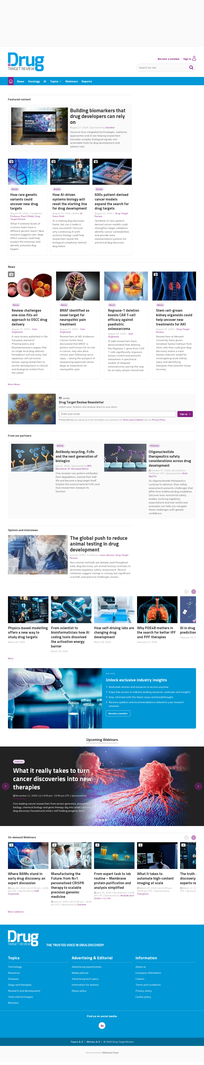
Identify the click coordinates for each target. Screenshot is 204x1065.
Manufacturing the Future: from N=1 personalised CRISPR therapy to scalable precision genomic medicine (67, 885)
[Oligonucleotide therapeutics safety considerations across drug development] (103, 820)
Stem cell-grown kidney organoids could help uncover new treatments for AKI (174, 317)
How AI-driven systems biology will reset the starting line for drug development (69, 201)
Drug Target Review (25, 218)
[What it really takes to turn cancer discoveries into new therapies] (106, 820)
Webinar (154, 445)
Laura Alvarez (107, 555)
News (16, 305)
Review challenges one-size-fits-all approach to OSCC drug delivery (29, 317)
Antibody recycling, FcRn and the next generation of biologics (77, 456)
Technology (15, 966)
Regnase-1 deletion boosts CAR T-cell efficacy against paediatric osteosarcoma (123, 319)
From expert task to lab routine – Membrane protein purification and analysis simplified (112, 880)
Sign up (183, 414)
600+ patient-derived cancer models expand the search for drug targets (112, 201)
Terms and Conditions (133, 419)
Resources (14, 972)
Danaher (110, 127)
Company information (148, 972)
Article (14, 189)
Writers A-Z (93, 1041)
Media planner (80, 972)
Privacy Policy (159, 419)
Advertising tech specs (85, 978)
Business (13, 1002)
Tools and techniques (20, 996)
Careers (139, 978)
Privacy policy (143, 990)
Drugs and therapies (20, 984)
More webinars (16, 911)
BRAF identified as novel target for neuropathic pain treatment (74, 317)
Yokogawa (143, 893)
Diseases (13, 978)
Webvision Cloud (110, 1052)
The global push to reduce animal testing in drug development (98, 543)
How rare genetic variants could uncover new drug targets (24, 201)
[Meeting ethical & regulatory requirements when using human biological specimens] (97, 820)
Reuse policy (79, 990)
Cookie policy (143, 996)
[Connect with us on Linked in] (102, 1025)
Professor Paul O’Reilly (22, 216)
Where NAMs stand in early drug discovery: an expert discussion (26, 878)
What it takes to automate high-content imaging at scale (155, 878)
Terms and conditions (148, 984)
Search (191, 66)
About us (140, 966)
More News (14, 384)
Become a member (169, 59)
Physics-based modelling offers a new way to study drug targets (28, 632)
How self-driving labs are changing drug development (114, 632)
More (10, 658)
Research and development (24, 990)
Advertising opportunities (87, 966)
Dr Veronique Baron (78, 468)
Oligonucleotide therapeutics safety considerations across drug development (170, 458)
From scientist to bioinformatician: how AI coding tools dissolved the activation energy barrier (70, 637)
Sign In (187, 59)
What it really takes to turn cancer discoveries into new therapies (52, 778)
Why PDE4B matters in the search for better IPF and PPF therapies (156, 632)
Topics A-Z (77, 1041)
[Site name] (26, 70)
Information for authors (85, 984)
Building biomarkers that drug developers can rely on (97, 116)
